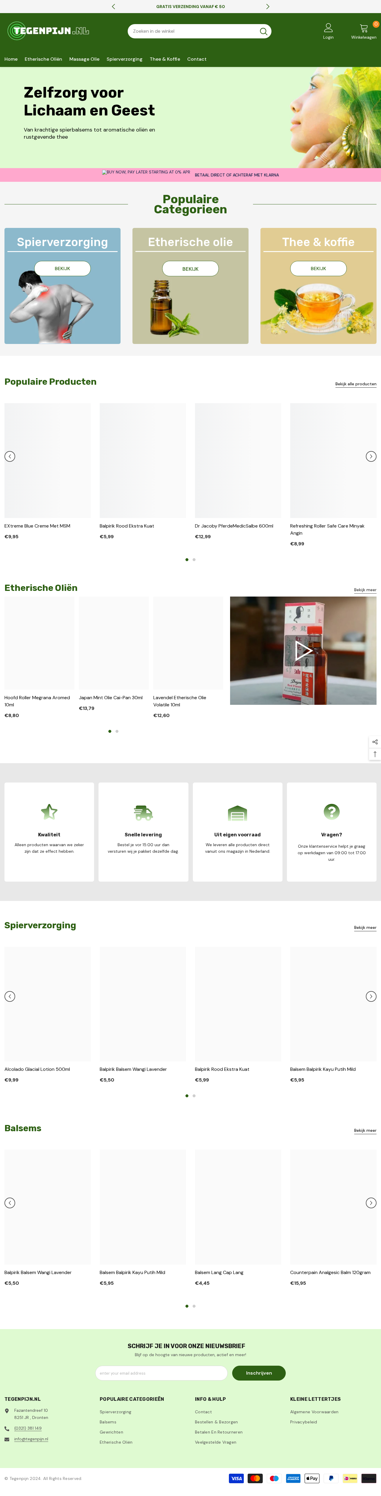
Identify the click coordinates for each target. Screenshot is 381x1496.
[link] (303, 650)
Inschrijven (259, 1373)
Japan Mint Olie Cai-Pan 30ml (111, 697)
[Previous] (113, 6)
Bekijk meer (365, 589)
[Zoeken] (199, 31)
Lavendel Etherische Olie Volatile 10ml (179, 701)
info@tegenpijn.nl (31, 1439)
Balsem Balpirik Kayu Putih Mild (323, 1069)
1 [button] (186, 559)
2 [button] (194, 559)
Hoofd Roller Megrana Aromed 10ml (37, 701)
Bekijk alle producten (356, 383)
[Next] (268, 6)
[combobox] (192, 31)
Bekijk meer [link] (365, 927)
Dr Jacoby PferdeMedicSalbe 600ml (234, 526)
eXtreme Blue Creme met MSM (37, 526)
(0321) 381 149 (28, 1428)
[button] (9, 456)
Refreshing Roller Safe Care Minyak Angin (327, 529)
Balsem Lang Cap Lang (219, 1272)
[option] (191, 6)
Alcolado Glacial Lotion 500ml (37, 1069)
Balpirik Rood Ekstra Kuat (127, 526)
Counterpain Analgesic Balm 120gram (330, 1272)
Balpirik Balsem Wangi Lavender (133, 1069)
